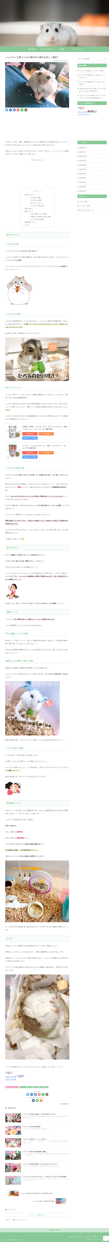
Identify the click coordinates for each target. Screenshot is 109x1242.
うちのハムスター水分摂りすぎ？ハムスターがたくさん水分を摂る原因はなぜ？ (92, 97)
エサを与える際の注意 (37, 205)
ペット (30, 1087)
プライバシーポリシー (85, 1236)
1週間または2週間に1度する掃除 (41, 216)
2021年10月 (83, 165)
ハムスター (23, 1087)
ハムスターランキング (83, 114)
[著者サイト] (33, 1100)
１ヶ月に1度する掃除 (37, 219)
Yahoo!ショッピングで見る (30, 438)
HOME (95, 1236)
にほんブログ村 (10, 1077)
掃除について (29, 211)
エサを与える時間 (36, 200)
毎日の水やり (29, 208)
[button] (104, 59)
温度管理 (36, 1087)
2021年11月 (82, 160)
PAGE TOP (55, 1230)
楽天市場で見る (30, 433)
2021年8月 (82, 173)
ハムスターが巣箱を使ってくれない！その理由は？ (92, 83)
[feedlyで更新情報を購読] (37, 1100)
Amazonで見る (46, 433)
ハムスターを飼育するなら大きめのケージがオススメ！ (92, 76)
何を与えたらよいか (37, 203)
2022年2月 (82, 147)
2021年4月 (82, 191)
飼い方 (42, 1087)
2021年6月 (82, 182)
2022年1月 (82, 152)
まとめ (27, 225)
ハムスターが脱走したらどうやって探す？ (92, 70)
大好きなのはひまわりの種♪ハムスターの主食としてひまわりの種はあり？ (92, 90)
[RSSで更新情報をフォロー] (41, 1100)
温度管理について (30, 222)
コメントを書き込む (37, 1215)
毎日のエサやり (29, 194)
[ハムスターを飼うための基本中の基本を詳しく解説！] (14, 109)
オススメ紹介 (83, 201)
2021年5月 (82, 186)
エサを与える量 (35, 197)
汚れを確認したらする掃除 (39, 214)
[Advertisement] (37, 125)
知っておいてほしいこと (12, 1087)
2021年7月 (82, 178)
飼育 (47, 1087)
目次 (34, 191)
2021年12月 (83, 156)
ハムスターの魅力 (84, 206)
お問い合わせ (72, 1236)
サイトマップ (102, 1236)
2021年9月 (82, 169)
